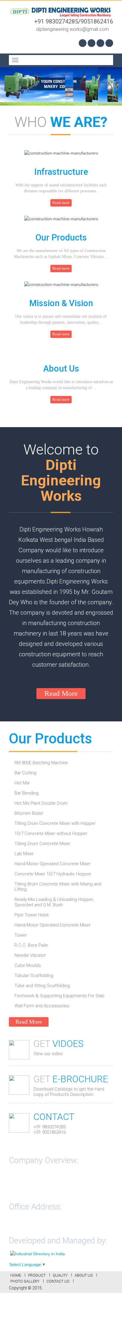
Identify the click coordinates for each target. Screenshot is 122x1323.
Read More (61, 693)
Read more (61, 202)
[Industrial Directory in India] (37, 1253)
